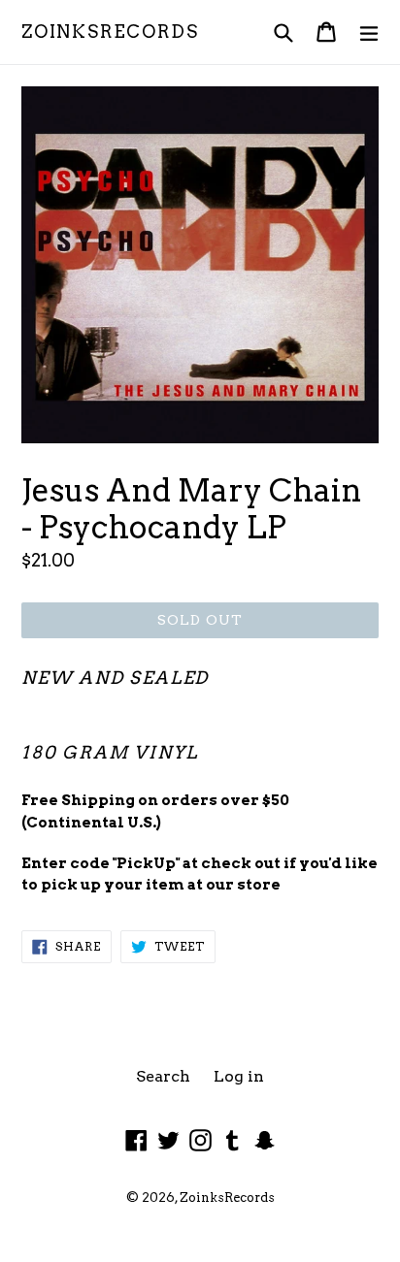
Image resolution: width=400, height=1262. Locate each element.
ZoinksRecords (109, 31)
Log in (239, 1076)
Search (163, 1076)
